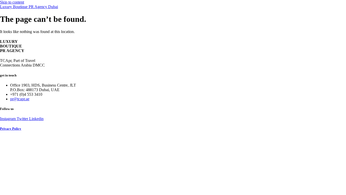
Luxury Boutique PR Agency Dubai (29, 7)
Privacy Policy (10, 129)
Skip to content (12, 2)
